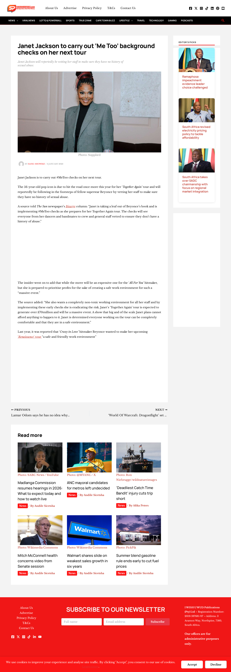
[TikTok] (206, 8)
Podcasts (187, 20)
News (11, 20)
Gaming (172, 20)
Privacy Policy (92, 8)
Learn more (90, 666)
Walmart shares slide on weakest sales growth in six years (87, 561)
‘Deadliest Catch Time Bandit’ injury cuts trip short (134, 493)
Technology (156, 20)
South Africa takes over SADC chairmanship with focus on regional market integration (195, 184)
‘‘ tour (30, 336)
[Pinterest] (217, 8)
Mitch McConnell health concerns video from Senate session (38, 561)
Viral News (28, 20)
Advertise (70, 8)
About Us (51, 8)
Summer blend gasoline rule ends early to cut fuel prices (137, 561)
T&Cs (111, 8)
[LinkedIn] (212, 8)
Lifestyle (124, 20)
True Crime (85, 20)
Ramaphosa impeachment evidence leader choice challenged (195, 82)
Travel (141, 20)
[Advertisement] (89, 253)
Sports (70, 20)
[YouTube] (223, 8)
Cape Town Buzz (105, 20)
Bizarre (70, 206)
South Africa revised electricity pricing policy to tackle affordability (196, 132)
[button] (16, 20)
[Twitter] (196, 8)
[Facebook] (190, 8)
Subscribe (158, 621)
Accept (192, 664)
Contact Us (128, 8)
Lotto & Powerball (50, 20)
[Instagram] (201, 8)
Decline (215, 664)
